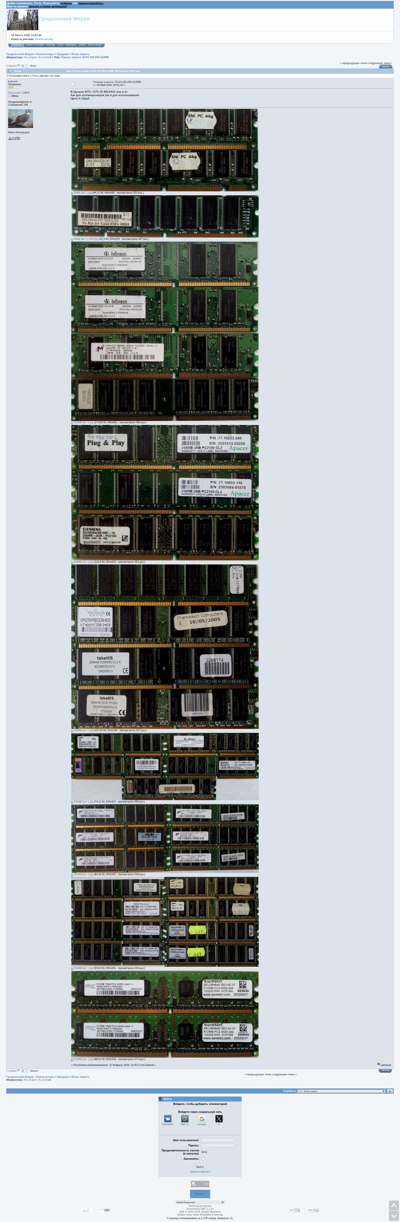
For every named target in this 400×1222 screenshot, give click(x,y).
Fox (26, 57)
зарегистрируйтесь (91, 3)
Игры (60, 45)
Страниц (11, 65)
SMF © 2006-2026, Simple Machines (200, 1211)
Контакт (200, 1194)
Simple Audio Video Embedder (194, 1214)
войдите (66, 3)
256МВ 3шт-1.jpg (83, 561)
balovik (13, 81)
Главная (17, 45)
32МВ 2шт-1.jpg (82, 192)
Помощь (50, 45)
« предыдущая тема (353, 63)
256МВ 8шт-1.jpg (83, 968)
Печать (386, 67)
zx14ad (46, 57)
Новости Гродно (35, 45)
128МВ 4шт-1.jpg (83, 422)
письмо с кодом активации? (48, 6)
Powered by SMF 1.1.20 (200, 1208)
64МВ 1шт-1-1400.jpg (86, 239)
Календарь (71, 45)
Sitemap (218, 1214)
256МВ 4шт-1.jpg (83, 730)
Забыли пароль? (200, 1171)
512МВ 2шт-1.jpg (83, 1059)
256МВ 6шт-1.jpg (83, 874)
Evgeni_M (35, 57)
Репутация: (14, 92)
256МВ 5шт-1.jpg (83, 801)
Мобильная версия (200, 1205)
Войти (82, 45)
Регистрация (95, 45)
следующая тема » (380, 63)
